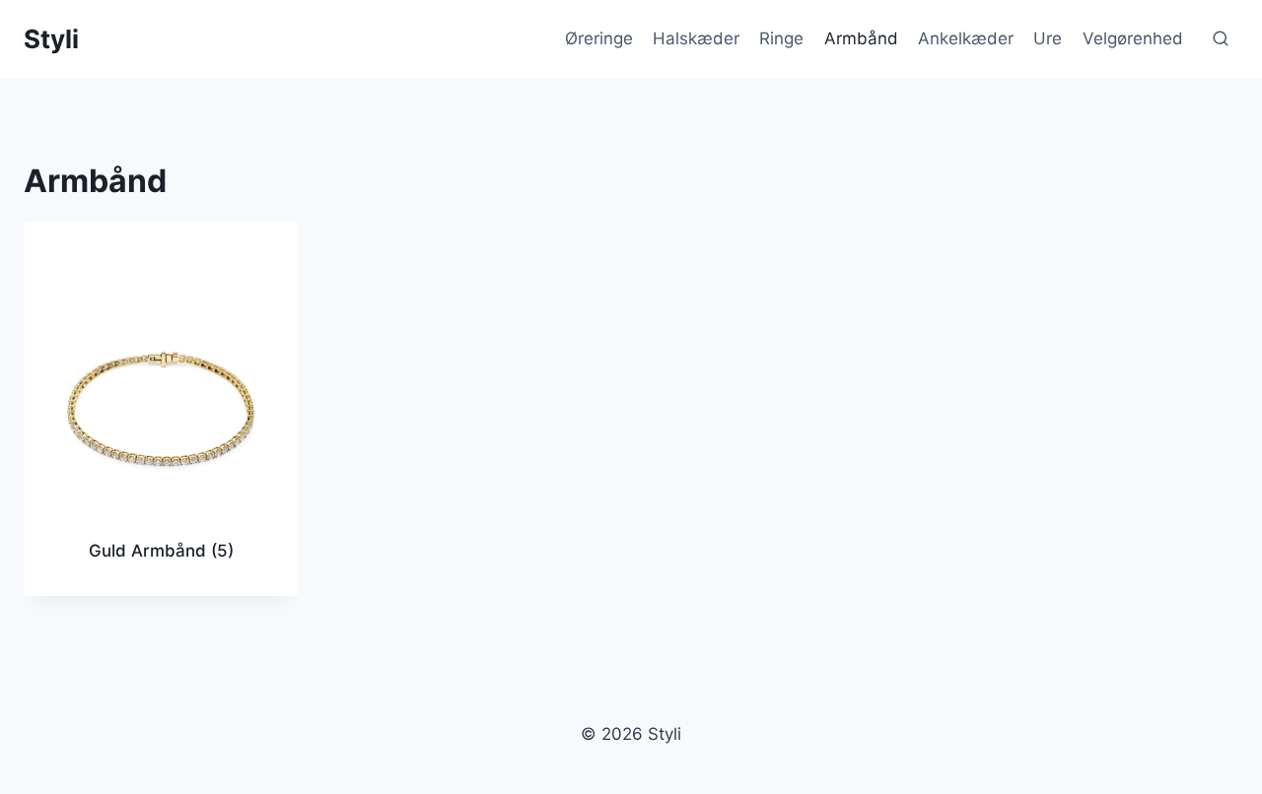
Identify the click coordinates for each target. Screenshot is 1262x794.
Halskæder (696, 38)
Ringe (781, 38)
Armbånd (861, 38)
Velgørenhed (1133, 38)
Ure (1047, 38)
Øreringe (599, 38)
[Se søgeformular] (1220, 39)
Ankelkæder (966, 38)
